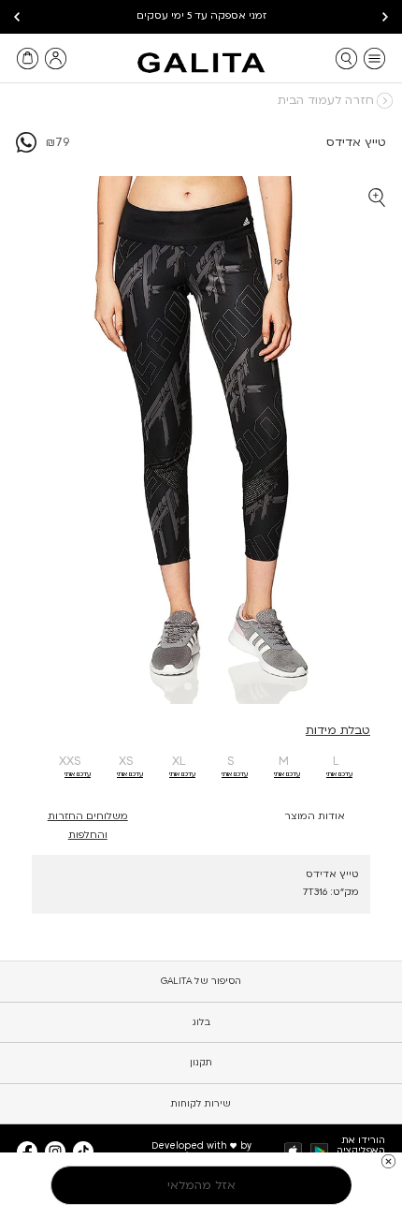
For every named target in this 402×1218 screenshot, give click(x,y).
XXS (70, 761)
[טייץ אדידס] (26, 148)
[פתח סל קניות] (27, 58)
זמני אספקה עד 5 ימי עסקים (201, 15)
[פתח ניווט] (374, 58)
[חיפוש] (346, 58)
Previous (385, 17)
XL (179, 761)
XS (126, 761)
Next (17, 17)
